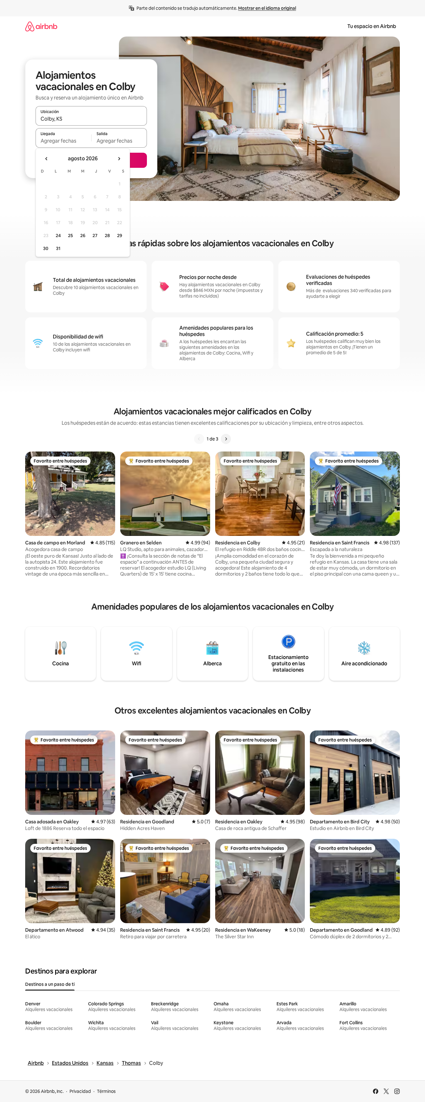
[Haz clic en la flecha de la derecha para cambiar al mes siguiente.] (119, 159)
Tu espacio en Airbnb (371, 26)
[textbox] (63, 141)
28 (107, 235)
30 (45, 248)
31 (58, 248)
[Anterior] (199, 439)
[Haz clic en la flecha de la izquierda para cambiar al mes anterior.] (46, 159)
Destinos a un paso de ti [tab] (50, 984)
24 (58, 235)
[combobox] (91, 118)
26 (82, 235)
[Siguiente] (226, 439)
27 (95, 235)
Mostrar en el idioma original (267, 8)
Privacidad (80, 1091)
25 (70, 235)
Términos (106, 1091)
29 (119, 235)
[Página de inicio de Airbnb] (41, 26)
